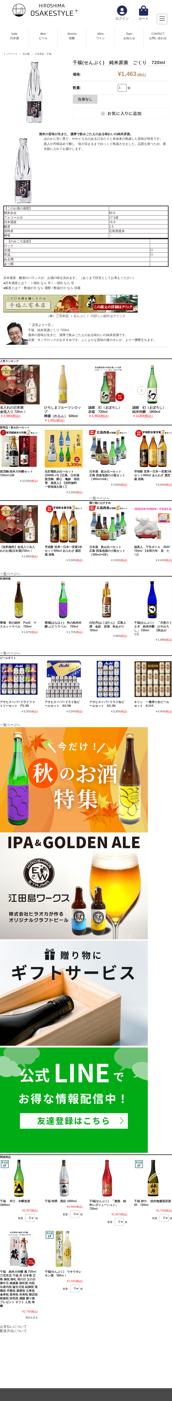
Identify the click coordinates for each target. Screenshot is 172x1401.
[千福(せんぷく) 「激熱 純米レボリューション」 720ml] (108, 1178)
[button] (141, 390)
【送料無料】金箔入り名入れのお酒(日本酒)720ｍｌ (17, 548)
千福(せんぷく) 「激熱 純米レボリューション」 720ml (107, 1204)
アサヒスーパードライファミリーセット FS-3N (17, 703)
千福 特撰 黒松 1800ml (61, 1201)
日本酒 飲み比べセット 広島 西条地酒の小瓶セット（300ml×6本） (107, 475)
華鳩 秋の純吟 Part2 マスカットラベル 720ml (18, 624)
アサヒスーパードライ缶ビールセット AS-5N (62, 703)
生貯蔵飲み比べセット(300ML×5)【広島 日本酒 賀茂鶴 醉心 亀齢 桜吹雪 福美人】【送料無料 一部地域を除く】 (63, 479)
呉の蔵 (26, 54)
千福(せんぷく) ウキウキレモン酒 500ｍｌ (63, 1273)
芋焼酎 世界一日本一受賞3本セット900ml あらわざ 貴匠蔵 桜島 (153, 475)
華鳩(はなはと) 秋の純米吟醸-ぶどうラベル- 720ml (63, 624)
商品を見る (32, 1317)
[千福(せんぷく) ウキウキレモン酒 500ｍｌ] (64, 1249)
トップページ (10, 54)
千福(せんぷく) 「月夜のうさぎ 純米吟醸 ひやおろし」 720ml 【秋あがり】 (153, 628)
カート (144, 18)
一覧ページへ (99, 498)
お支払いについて (13, 1326)
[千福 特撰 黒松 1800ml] (64, 1178)
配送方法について (13, 1331)
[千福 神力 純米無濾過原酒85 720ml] (153, 1178)
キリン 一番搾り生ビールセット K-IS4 (151, 703)
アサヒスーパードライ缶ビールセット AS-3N (106, 703)
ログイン (122, 18)
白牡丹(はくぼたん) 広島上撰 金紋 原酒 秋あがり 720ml (107, 626)
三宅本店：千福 (43, 54)
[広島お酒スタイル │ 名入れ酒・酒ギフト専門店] (44, 15)
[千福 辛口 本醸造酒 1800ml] (19, 1178)
